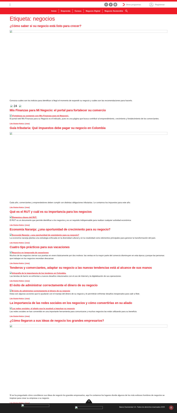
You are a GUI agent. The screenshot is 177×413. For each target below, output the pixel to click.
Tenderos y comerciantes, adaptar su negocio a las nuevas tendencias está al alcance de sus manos (81, 267)
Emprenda (65, 11)
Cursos (78, 11)
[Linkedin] (115, 4)
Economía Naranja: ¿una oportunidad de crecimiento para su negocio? (60, 229)
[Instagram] (106, 4)
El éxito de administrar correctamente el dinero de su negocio (53, 285)
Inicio (54, 11)
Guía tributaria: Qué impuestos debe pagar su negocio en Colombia (58, 128)
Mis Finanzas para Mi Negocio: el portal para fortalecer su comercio (58, 110)
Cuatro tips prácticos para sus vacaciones (40, 247)
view (27, 124)
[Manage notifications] (171, 407)
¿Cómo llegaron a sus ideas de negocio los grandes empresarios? (57, 320)
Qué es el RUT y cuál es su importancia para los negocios (51, 211)
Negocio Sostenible (114, 11)
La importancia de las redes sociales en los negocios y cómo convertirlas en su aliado (71, 303)
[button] (126, 11)
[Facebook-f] (111, 4)
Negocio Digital (93, 11)
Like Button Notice (17, 124)
